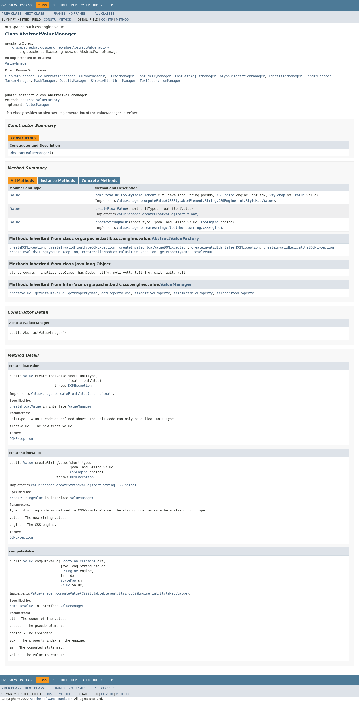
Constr (50, 19)
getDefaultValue (49, 293)
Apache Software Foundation (51, 699)
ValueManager (16, 63)
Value (15, 195)
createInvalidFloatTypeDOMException (82, 247)
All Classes (105, 13)
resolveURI (203, 252)
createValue (20, 293)
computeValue (107, 195)
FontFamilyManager (154, 76)
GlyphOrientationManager (242, 76)
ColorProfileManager (56, 76)
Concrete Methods (99, 180)
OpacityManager (73, 81)
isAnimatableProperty (193, 293)
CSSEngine (225, 195)
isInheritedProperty (235, 293)
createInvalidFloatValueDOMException (153, 247)
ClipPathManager (19, 76)
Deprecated (80, 5)
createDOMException (27, 247)
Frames (59, 13)
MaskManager (45, 81)
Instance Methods (58, 180)
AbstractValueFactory (40, 100)
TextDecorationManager (160, 81)
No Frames (77, 13)
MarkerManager (17, 81)
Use (54, 5)
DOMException (80, 385)
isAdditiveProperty (152, 293)
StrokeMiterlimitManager (113, 81)
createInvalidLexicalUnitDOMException (299, 247)
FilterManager (121, 76)
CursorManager (92, 76)
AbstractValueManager (29, 153)
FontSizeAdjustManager (195, 76)
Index (97, 5)
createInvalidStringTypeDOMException (44, 252)
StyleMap (277, 195)
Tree (64, 5)
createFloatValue (111, 209)
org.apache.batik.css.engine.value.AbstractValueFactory (60, 47)
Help (109, 5)
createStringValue (112, 222)
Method (65, 19)
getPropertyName (174, 252)
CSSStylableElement (138, 195)
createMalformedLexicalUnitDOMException (119, 252)
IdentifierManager (285, 76)
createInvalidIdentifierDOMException (225, 247)
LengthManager (318, 76)
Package (26, 5)
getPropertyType (116, 293)
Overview (9, 5)
